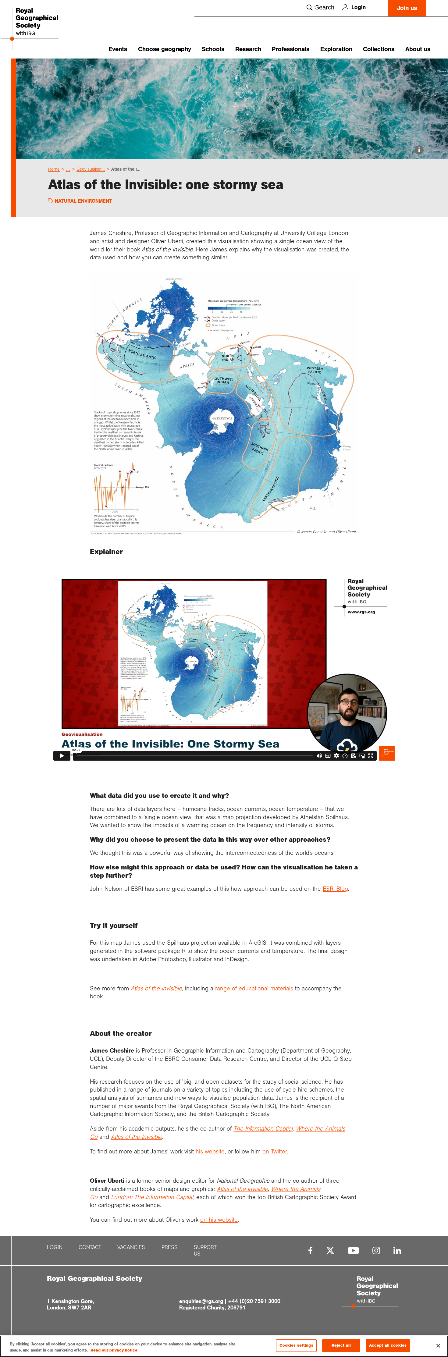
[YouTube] (353, 1250)
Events (117, 49)
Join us (407, 8)
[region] (224, 1346)
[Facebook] (310, 1250)
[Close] (438, 1345)
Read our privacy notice (114, 1350)
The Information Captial (263, 1128)
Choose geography (164, 49)
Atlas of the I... (125, 169)
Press (170, 1247)
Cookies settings (296, 1345)
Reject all (341, 1345)
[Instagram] (376, 1250)
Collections (378, 49)
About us (417, 49)
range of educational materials (254, 988)
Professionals (290, 49)
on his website (219, 1219)
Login (358, 7)
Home (54, 169)
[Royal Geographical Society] (44, 29)
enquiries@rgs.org (201, 1301)
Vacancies (131, 1247)
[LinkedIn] (397, 1250)
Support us (205, 1250)
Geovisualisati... (90, 169)
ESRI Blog (335, 888)
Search (324, 7)
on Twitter (274, 1151)
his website (210, 1151)
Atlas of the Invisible (136, 1136)
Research (248, 49)
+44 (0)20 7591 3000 (254, 1301)
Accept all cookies (388, 1345)
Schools (213, 49)
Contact (90, 1247)
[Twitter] (330, 1250)
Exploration (336, 49)
